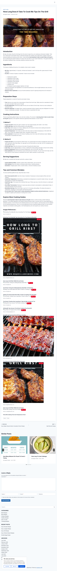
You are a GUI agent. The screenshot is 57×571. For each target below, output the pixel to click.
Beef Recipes (4, 512)
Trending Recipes (5, 521)
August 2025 (4, 552)
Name (3, 494)
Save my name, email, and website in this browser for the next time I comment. (18, 497)
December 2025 (5, 545)
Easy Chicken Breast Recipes (7, 533)
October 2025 (4, 549)
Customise (7, 566)
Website (41, 494)
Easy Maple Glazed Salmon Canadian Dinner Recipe (13, 425)
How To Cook (5, 9)
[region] (14, 563)
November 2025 (5, 547)
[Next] (54, 450)
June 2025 (3, 555)
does (5, 418)
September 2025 (5, 550)
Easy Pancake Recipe (6, 526)
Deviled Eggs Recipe (5, 535)
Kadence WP (39, 567)
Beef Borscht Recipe (51, 425)
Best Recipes (4, 514)
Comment (3, 476)
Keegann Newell (7, 14)
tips (8, 418)
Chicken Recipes (5, 516)
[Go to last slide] (3, 450)
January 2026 (4, 543)
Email (22, 494)
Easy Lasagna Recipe (6, 528)
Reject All (14, 566)
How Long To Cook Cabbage (39, 456)
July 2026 (3, 540)
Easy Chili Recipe (5, 530)
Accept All (22, 566)
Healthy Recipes (5, 517)
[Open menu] (55, 2)
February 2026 (4, 542)
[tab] (26, 464)
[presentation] (14, 445)
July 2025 (3, 554)
